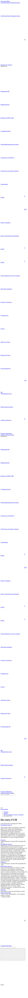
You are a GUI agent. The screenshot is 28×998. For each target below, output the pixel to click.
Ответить (3, 840)
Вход (9, 1)
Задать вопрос (4, 809)
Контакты (9, 945)
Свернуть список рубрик (7, 434)
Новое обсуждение (6, 892)
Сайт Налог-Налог (5, 2)
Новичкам (13, 2)
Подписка (6, 64)
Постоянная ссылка (6, 825)
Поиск (18, 2)
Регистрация (4, 1)
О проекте (3, 945)
